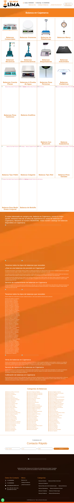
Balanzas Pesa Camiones (10, 116)
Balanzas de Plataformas (46, 38)
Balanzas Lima (32, 4)
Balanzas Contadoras (43, 490)
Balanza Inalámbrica (64, 143)
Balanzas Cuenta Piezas (10, 83)
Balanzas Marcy (63, 37)
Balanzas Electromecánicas (28, 61)
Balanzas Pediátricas (64, 83)
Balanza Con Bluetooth (46, 143)
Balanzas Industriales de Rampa (56, 488)
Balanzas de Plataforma (43, 483)
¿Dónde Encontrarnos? (56, 4)
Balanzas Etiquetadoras (46, 61)
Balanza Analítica (28, 115)
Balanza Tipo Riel (46, 175)
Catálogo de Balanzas (43, 4)
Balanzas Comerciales (10, 38)
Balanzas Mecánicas (10, 61)
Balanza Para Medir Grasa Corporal (10, 208)
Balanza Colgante (28, 175)
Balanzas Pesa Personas (46, 83)
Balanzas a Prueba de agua (54, 490)
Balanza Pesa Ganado (64, 175)
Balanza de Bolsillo (28, 208)
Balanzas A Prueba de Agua (28, 83)
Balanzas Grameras (28, 37)
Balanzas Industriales (64, 61)
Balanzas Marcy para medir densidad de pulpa (48, 485)
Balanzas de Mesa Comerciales (54, 480)
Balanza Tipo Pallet (10, 175)
